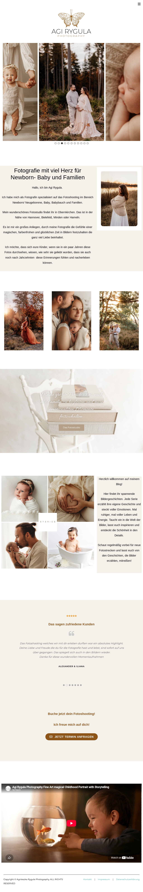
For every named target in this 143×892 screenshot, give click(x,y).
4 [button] (65, 143)
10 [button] (84, 143)
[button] (71, 427)
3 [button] (62, 143)
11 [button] (88, 143)
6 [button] (71, 143)
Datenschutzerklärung (128, 879)
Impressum (104, 879)
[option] (72, 92)
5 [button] (68, 143)
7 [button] (75, 143)
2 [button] (59, 143)
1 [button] (55, 143)
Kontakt (87, 879)
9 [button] (81, 143)
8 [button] (78, 143)
